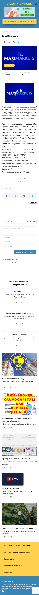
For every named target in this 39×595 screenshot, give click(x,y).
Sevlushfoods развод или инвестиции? (18, 528)
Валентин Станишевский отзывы (19, 313)
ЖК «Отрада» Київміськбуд (13, 379)
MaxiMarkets (7, 189)
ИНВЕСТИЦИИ (9, 65)
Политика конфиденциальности (17, 546)
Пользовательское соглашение (17, 552)
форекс (23, 189)
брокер (16, 189)
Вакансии (8, 572)
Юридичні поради (19, 335)
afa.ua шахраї (19, 292)
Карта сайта (9, 559)
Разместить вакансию (13, 566)
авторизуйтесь (31, 221)
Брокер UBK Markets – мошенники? (16, 459)
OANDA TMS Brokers (10, 488)
